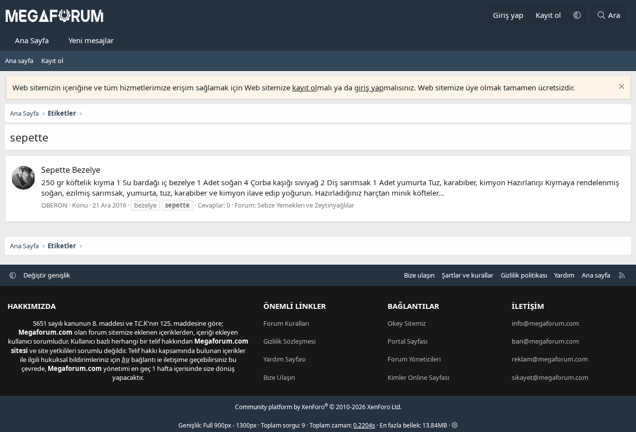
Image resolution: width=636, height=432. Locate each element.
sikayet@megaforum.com (550, 377)
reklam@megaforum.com (550, 359)
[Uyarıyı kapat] (620, 87)
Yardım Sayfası (284, 359)
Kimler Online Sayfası (418, 377)
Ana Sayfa (32, 40)
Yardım (564, 275)
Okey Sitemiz (407, 323)
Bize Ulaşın (279, 377)
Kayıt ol (52, 60)
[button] (577, 15)
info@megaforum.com (545, 323)
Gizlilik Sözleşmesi (289, 341)
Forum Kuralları (286, 323)
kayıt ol (304, 87)
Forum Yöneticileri (414, 359)
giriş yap (369, 87)
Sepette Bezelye (70, 169)
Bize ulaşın (419, 275)
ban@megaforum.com (545, 341)
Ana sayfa (19, 60)
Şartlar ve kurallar (467, 275)
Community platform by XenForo (318, 407)
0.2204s (364, 425)
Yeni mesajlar (91, 40)
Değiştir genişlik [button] (46, 275)
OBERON (54, 205)
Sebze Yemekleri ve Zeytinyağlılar (305, 205)
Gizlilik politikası (524, 275)
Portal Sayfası (407, 341)
